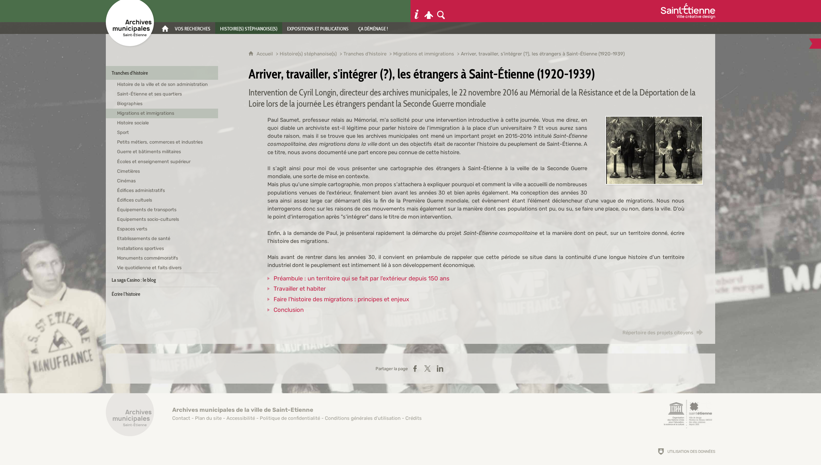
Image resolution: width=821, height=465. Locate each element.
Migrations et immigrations (423, 54)
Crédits (413, 418)
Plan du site (208, 418)
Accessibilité (240, 418)
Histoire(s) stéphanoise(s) (308, 54)
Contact (181, 418)
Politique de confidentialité (290, 418)
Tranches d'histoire (364, 54)
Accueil (265, 54)
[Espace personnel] (429, 11)
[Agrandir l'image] (654, 149)
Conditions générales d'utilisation (363, 418)
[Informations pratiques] (416, 11)
